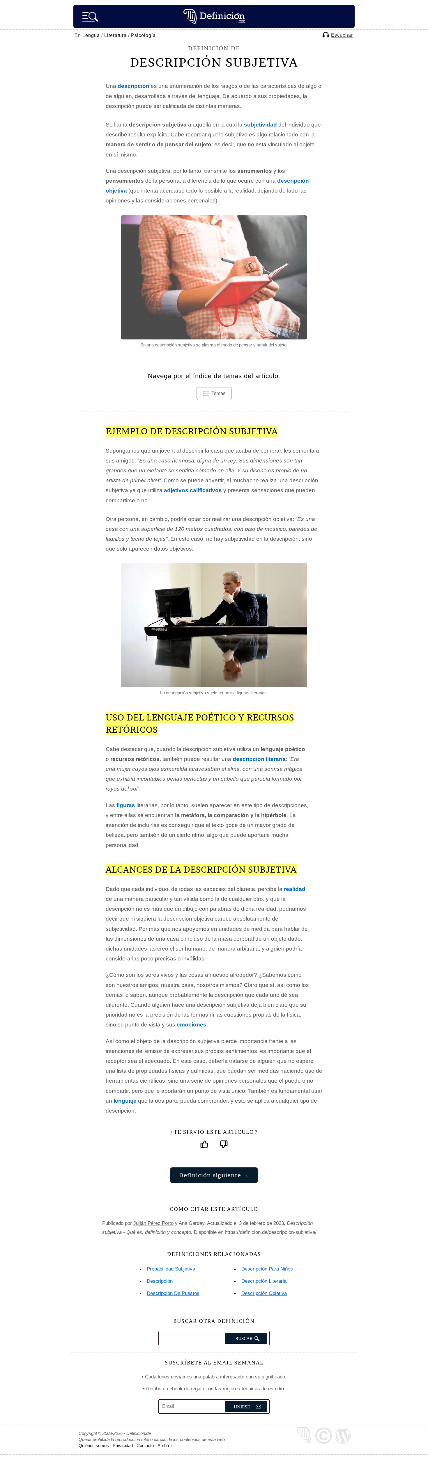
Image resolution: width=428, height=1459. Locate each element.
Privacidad (123, 1445)
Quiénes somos (94, 1445)
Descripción (160, 1281)
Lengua (91, 35)
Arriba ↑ (165, 1445)
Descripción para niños (267, 1269)
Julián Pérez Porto (153, 1223)
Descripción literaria (263, 1281)
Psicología (143, 35)
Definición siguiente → (214, 1175)
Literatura (115, 35)
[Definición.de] (214, 16)
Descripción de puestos (173, 1293)
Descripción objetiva (264, 1293)
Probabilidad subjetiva (171, 1269)
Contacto (145, 1445)
